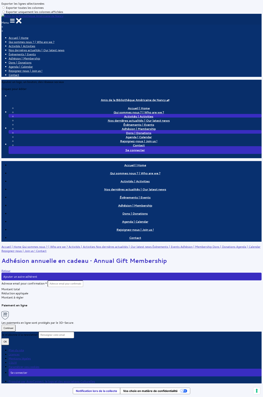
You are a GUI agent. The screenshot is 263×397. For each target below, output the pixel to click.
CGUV (13, 362)
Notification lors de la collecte (96, 391)
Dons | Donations (20, 62)
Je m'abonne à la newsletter (19, 335)
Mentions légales (20, 358)
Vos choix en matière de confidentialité (150, 391)
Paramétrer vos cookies (24, 367)
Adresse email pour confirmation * (24, 283)
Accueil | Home (18, 38)
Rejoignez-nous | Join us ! (25, 71)
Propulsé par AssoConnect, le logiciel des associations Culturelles (52, 381)
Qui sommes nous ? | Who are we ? (31, 42)
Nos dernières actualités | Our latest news (36, 50)
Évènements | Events (22, 54)
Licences (14, 354)
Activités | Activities (22, 46)
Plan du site (16, 350)
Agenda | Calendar (21, 66)
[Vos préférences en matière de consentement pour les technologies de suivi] (256, 390)
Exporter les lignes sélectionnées (22, 3)
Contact (14, 75)
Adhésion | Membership (24, 58)
